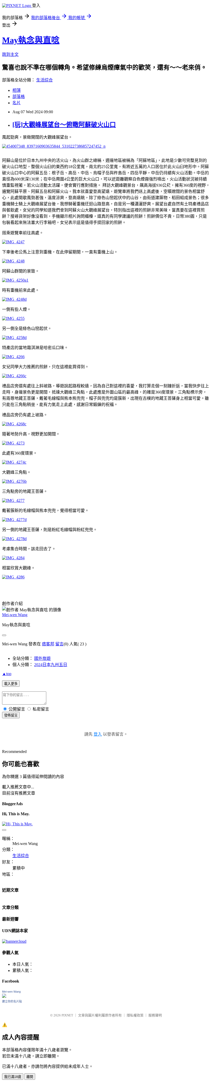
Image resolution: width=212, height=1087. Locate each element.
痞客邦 (48, 644)
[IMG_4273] (13, 443)
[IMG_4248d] (14, 299)
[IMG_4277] (13, 500)
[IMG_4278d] (14, 539)
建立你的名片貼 (12, 1001)
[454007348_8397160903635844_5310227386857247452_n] (53, 146)
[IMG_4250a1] (15, 280)
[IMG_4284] (13, 558)
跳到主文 (10, 54)
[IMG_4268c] (14, 424)
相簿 (16, 90)
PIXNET (67, 1015)
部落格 (18, 96)
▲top (6, 673)
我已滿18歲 (12, 1077)
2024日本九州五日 (50, 664)
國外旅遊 (42, 658)
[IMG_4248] (13, 261)
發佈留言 (11, 715)
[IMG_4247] (13, 242)
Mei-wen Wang (14, 615)
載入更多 (11, 684)
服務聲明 (155, 1015)
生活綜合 (44, 80)
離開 (29, 1077)
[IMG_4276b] (14, 481)
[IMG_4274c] (14, 462)
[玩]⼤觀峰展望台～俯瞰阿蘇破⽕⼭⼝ (64, 124)
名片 (16, 103)
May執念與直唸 (30, 40)
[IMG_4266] (13, 356)
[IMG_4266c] (14, 376)
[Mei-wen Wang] (4, 996)
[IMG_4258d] (14, 337)
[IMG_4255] (13, 318)
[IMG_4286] (13, 577)
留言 (59, 644)
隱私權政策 (135, 1015)
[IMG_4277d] (14, 519)
